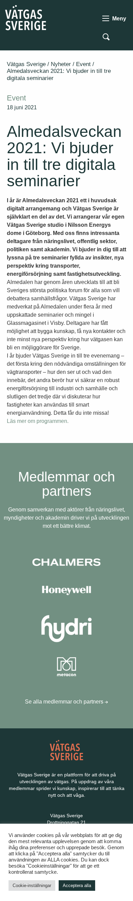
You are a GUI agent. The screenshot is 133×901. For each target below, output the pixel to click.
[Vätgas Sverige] (25, 17)
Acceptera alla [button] (77, 885)
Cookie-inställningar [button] (32, 885)
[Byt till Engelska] (122, 36)
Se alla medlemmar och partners (65, 702)
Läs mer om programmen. (38, 421)
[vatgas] (67, 750)
